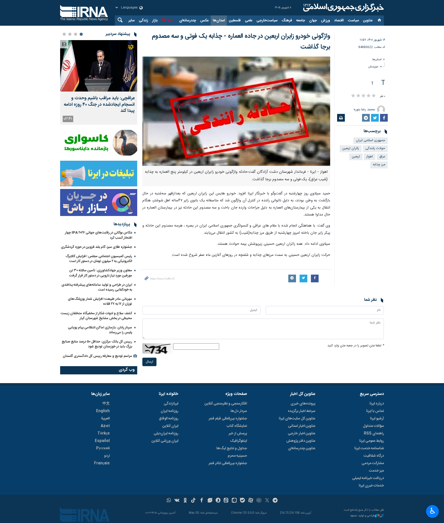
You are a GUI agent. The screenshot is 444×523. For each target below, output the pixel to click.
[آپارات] (250, 501)
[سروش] (218, 501)
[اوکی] (185, 501)
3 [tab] (69, 34)
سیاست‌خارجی (267, 20)
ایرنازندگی (171, 404)
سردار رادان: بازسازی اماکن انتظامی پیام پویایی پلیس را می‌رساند (100, 330)
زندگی (143, 20)
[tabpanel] (98, 82)
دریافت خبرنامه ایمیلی (368, 478)
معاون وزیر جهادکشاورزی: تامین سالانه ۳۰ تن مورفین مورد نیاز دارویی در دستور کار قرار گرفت (100, 273)
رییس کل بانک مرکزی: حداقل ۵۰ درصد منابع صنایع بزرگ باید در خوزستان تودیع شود (97, 344)
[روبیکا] (258, 501)
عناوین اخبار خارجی (301, 433)
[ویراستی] (209, 501)
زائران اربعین (350, 148)
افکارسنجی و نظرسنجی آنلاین (226, 404)
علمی (248, 20)
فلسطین (235, 20)
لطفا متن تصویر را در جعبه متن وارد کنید (355, 345)
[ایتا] (226, 501)
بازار (155, 20)
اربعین (356, 156)
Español (102, 441)
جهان (313, 20)
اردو (107, 456)
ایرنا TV (166, 20)
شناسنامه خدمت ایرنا (369, 448)
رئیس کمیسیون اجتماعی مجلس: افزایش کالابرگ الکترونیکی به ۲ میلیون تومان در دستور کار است (99, 259)
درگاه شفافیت (374, 456)
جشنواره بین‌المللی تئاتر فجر (228, 463)
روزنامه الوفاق (168, 419)
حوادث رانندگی (375, 148)
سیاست (353, 20)
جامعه (300, 20)
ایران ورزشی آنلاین (165, 441)
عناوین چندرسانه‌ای (301, 448)
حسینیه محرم (237, 456)
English (103, 411)
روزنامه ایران (169, 411)
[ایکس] (267, 501)
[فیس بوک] (201, 501)
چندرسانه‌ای (187, 20)
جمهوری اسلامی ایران (370, 140)
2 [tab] (75, 34)
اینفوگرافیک (238, 441)
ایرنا (343, 8)
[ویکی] (176, 501)
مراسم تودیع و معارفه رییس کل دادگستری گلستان (97, 356)
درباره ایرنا (376, 404)
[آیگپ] (234, 501)
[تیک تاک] (193, 501)
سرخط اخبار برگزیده (301, 411)
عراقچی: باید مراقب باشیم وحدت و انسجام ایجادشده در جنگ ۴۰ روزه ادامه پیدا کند (99, 105)
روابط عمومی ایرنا (371, 441)
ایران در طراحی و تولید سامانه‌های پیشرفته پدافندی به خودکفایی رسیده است (96, 287)
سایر (131, 20)
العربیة (105, 419)
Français (102, 463)
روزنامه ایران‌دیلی (166, 433)
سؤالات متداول (373, 426)
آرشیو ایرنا (377, 419)
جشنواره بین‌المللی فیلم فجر (228, 419)
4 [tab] (64, 34)
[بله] (242, 501)
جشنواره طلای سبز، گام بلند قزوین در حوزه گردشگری (96, 247)
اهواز (369, 156)
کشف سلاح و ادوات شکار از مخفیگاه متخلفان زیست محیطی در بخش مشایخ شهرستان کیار (96, 316)
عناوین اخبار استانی (301, 426)
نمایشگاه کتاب (237, 426)
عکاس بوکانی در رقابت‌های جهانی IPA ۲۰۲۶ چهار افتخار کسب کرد (98, 235)
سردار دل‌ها (238, 411)
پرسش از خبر (238, 433)
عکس (204, 20)
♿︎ (432, 511)
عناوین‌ (368, 20)
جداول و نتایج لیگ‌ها (231, 448)
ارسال (149, 362)
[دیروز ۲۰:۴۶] (98, 66)
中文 (106, 404)
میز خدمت (376, 471)
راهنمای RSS (374, 433)
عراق (382, 156)
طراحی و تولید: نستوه (362, 516)
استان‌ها (219, 20)
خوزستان (373, 66)
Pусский (103, 448)
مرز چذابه (379, 164)
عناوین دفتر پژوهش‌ (300, 441)
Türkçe (103, 433)
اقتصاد (339, 20)
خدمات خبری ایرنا (371, 486)
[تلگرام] (275, 501)
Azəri (105, 426)
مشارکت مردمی (373, 463)
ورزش (325, 20)
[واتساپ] (168, 501)
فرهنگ (287, 20)
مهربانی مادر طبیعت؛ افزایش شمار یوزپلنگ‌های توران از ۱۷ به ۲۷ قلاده (100, 301)
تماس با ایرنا (375, 411)
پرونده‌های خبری (303, 404)
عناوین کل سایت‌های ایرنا (297, 419)
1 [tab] (81, 34)
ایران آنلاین (170, 426)
